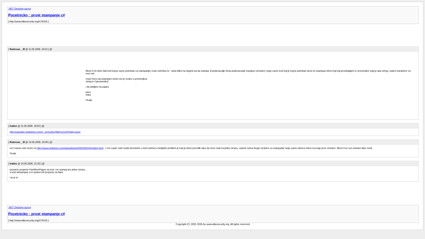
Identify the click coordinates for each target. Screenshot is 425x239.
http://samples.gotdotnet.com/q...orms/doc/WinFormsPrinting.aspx (45, 132)
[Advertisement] (87, 36)
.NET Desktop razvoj (19, 8)
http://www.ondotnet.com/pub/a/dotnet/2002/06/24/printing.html (70, 148)
